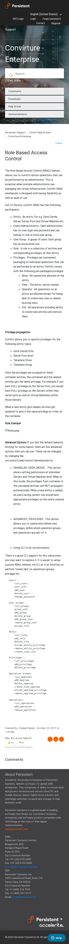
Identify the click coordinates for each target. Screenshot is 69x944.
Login (33, 18)
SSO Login (18, 18)
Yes (12, 742)
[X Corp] (55, 739)
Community (14, 91)
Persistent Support (15, 132)
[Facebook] (50, 739)
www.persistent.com (16, 829)
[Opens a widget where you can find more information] (56, 938)
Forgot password (52, 18)
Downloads (14, 98)
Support (10, 29)
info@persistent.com (24, 897)
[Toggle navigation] (9, 35)
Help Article (14, 106)
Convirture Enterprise (19, 136)
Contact (40, 23)
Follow (59, 143)
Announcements (17, 114)
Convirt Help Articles (40, 132)
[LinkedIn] (61, 739)
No (22, 742)
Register (56, 23)
